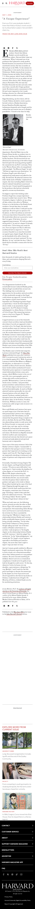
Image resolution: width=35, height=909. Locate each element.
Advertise (6, 856)
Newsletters (8, 850)
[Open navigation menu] (3, 3)
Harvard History (8, 811)
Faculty (5, 781)
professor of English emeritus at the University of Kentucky (16, 590)
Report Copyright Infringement (14, 904)
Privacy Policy (9, 897)
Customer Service (10, 832)
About (5, 838)
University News (8, 751)
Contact (6, 825)
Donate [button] (30, 3)
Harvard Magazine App (12, 862)
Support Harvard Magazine (15, 844)
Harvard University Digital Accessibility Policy (18, 900)
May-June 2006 (17, 33)
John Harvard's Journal (14, 614)
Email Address (6, 265)
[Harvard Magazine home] (17, 3)
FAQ (3, 868)
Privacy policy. (7, 279)
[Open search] (6, 3)
